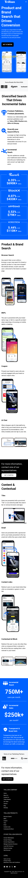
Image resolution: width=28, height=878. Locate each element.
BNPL (5, 818)
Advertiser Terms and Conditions (12, 862)
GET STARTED (7, 44)
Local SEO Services (8, 846)
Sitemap (6, 807)
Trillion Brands (7, 799)
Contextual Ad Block (9, 829)
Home (5, 793)
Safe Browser (7, 850)
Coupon (5, 820)
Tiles (5, 822)
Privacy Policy (7, 860)
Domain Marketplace (9, 838)
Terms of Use (7, 859)
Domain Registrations (9, 842)
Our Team (6, 801)
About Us (6, 795)
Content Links (7, 827)
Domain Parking (7, 840)
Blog (5, 805)
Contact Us (6, 797)
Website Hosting (8, 848)
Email (5, 825)
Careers (6, 803)
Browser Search (8, 816)
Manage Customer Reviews (10, 844)
